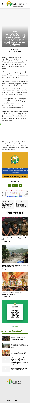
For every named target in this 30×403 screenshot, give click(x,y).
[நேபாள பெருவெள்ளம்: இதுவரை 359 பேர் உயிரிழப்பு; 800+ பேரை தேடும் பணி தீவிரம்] (15, 254)
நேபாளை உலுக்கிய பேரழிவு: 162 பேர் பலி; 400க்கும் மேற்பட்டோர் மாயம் (19, 368)
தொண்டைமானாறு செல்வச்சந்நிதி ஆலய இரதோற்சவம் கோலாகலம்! (12, 293)
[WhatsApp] (20, 185)
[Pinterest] (16, 185)
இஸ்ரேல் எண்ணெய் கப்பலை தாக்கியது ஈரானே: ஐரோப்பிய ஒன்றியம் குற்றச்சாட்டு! (21, 204)
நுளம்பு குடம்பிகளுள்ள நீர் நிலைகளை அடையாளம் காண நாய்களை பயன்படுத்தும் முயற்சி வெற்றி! (7, 205)
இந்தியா (15, 31)
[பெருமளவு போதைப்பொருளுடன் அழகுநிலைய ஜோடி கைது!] (15, 226)
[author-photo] (3, 241)
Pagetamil (16, 49)
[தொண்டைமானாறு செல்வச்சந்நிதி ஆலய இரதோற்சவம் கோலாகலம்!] (15, 281)
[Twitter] (13, 185)
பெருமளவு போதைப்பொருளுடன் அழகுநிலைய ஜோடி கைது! (15, 238)
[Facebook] (9, 185)
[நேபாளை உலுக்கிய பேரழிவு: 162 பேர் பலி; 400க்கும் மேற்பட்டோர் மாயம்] (6, 369)
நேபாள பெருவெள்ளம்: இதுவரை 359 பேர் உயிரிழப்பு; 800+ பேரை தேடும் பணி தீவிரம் (15, 266)
